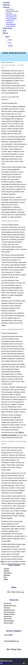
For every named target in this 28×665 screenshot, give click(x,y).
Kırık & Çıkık (9, 22)
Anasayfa (6, 2)
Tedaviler (6, 7)
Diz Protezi (9, 13)
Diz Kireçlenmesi (10, 26)
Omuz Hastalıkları (11, 24)
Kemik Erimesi (10, 20)
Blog (4, 30)
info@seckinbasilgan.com (11, 641)
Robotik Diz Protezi (11, 15)
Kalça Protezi (9, 9)
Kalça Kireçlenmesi (11, 16)
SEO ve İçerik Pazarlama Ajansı (11, 661)
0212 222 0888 (8, 635)
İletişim (5, 33)
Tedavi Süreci (7, 28)
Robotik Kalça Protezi (12, 11)
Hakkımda (6, 5)
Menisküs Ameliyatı (11, 18)
